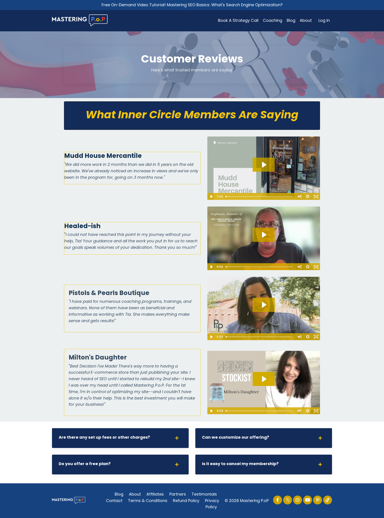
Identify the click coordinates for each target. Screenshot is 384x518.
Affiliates (155, 494)
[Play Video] (211, 196)
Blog (291, 20)
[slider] (259, 196)
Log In (324, 20)
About (306, 20)
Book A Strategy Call (238, 20)
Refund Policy (186, 500)
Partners (177, 494)
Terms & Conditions (147, 500)
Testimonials (204, 494)
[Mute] (299, 196)
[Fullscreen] (316, 196)
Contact (114, 500)
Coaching (272, 20)
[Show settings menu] (307, 196)
